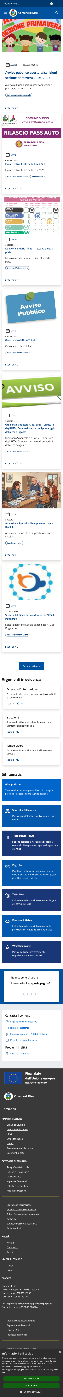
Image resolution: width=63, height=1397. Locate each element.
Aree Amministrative (17, 1129)
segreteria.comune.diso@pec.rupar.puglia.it (29, 1303)
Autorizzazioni (14, 1228)
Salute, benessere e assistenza (22, 1223)
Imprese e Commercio (17, 1181)
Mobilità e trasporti (16, 1190)
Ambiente (11, 1219)
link (3, 1372)
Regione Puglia (11, 3)
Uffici (9, 1134)
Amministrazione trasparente (21, 1349)
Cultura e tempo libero (18, 1172)
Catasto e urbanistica (17, 1186)
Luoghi (10, 1265)
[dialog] (31, 1373)
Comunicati (12, 1247)
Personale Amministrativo (20, 1148)
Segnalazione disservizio (19, 1325)
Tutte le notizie (30, 666)
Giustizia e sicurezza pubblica (21, 1209)
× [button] (60, 1352)
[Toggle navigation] (6, 12)
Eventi (10, 1270)
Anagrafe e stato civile (18, 1167)
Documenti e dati (15, 1153)
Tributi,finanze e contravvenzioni (23, 1214)
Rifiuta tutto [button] (31, 1385)
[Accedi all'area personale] (52, 3)
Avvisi (13, 64)
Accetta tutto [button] (31, 1378)
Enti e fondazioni (15, 1139)
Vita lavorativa (14, 1176)
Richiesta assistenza (17, 1334)
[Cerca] (57, 13)
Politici (10, 1143)
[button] (31, 1392)
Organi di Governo (16, 1124)
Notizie (14, 239)
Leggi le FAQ (13, 1330)
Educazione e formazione (19, 1205)
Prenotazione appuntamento (21, 1320)
